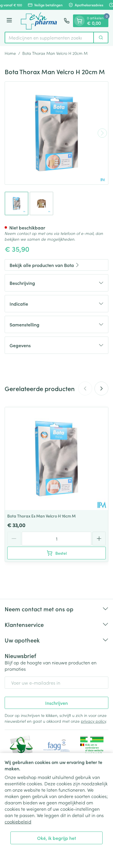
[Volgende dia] (101, 388)
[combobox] (49, 37)
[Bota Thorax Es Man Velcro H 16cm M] (56, 458)
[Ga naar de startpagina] (38, 20)
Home (10, 53)
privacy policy (93, 721)
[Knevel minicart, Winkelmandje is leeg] (79, 21)
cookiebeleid (18, 821)
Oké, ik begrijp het (56, 838)
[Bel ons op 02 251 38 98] (67, 21)
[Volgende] (102, 133)
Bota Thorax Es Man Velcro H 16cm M (41, 516)
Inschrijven (56, 703)
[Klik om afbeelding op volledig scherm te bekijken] (56, 133)
